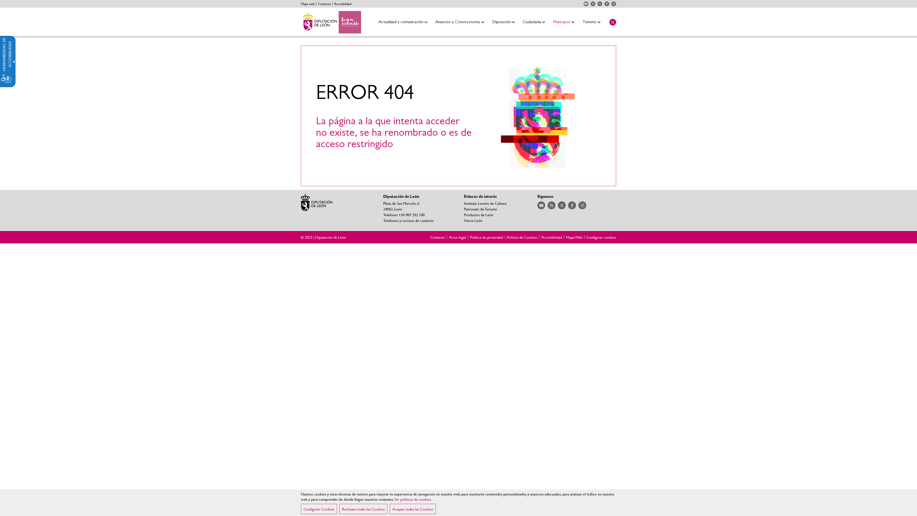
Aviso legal (457, 237)
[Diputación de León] (331, 22)
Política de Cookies (522, 237)
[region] (458, 502)
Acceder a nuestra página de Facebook (606, 3)
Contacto (324, 3)
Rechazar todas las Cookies (363, 509)
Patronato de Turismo (480, 209)
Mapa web (308, 3)
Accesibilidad (342, 3)
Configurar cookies (601, 237)
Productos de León (478, 214)
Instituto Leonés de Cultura (485, 203)
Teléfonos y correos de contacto (408, 220)
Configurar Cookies (319, 509)
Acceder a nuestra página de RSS (593, 3)
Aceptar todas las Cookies (412, 509)
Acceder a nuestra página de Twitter (599, 3)
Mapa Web (574, 237)
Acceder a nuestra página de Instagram (613, 3)
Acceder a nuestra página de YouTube (586, 3)
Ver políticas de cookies (412, 499)
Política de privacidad (486, 237)
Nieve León (473, 220)
